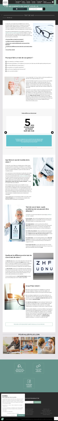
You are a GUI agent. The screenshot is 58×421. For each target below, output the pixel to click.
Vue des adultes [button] (33, 2)
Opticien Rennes (46, 411)
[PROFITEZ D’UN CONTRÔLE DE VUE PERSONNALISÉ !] (20, 368)
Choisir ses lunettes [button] (39, 2)
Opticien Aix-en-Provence (46, 413)
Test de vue (9, 17)
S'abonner (37, 402)
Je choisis (13, 415)
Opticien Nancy (46, 414)
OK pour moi (21, 415)
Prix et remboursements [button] (47, 2)
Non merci (5, 415)
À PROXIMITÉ (20, 8)
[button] (21, 147)
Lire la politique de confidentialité (7, 411)
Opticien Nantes (29, 410)
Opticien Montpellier (29, 411)
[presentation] (5, 132)
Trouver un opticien (18, 2)
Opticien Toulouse (29, 409)
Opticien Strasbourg (46, 410)
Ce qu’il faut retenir (10, 49)
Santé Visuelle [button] (24, 2)
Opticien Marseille (29, 413)
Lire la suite (11, 348)
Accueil (4, 17)
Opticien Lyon (46, 409)
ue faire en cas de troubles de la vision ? (15, 41)
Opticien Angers (29, 414)
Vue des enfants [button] (28, 2)
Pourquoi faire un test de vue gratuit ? (15, 39)
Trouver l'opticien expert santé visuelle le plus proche (29, 324)
